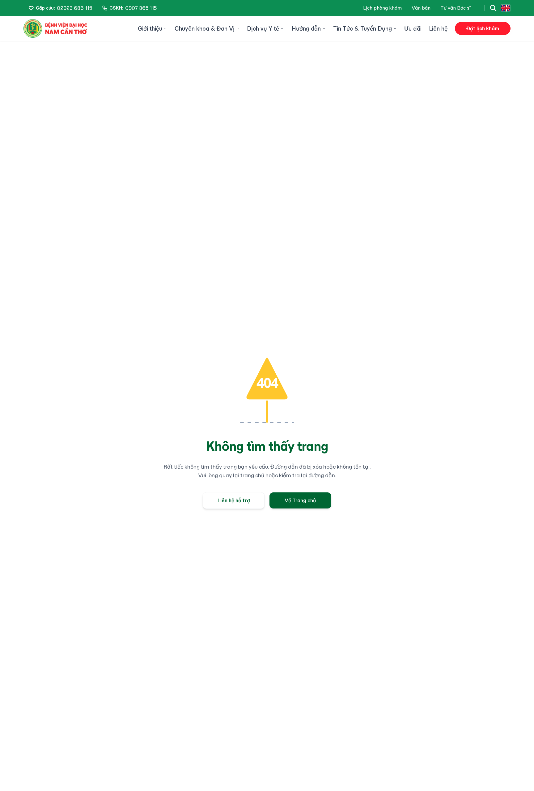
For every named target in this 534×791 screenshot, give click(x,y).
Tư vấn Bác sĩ (455, 8)
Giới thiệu (150, 28)
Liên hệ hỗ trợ (234, 500)
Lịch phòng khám (382, 8)
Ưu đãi (413, 28)
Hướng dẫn (306, 28)
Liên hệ (438, 28)
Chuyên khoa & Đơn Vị (205, 28)
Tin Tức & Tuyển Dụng (362, 28)
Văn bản (421, 8)
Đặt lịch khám (482, 28)
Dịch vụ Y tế (263, 28)
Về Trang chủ (300, 500)
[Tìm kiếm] (493, 8)
